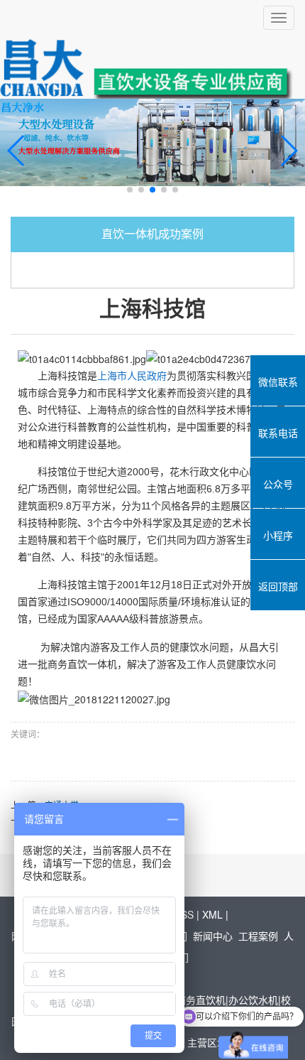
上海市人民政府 (132, 376)
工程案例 (258, 936)
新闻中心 (213, 936)
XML (212, 914)
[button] (130, 190)
